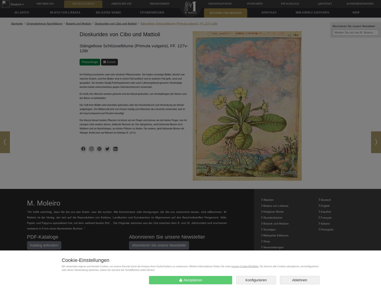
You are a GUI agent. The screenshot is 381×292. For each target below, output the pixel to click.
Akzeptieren (192, 280)
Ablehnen (299, 280)
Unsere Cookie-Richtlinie (245, 266)
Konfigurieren (256, 280)
